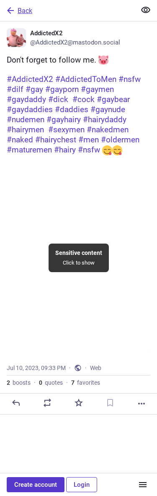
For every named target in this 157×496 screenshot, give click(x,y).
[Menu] (142, 484)
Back (25, 11)
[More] (141, 404)
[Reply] (16, 403)
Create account (35, 484)
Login (82, 484)
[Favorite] (79, 403)
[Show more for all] (145, 10)
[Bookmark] (110, 403)
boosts (19, 382)
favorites (85, 382)
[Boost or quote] (47, 403)
